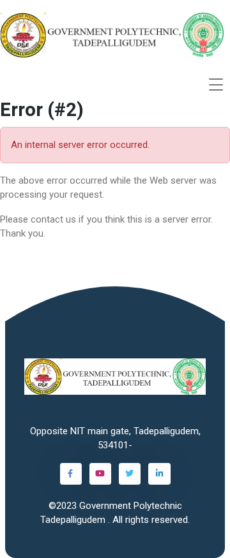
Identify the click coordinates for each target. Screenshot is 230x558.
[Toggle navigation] (216, 84)
